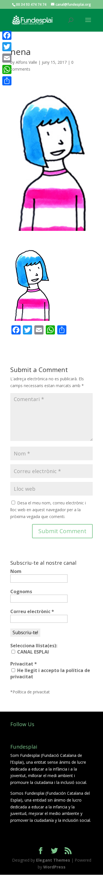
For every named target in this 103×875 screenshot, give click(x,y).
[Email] (7, 58)
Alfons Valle (26, 62)
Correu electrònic (32, 611)
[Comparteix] (7, 81)
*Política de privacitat (30, 692)
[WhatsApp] (7, 69)
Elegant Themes (53, 860)
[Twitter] (7, 46)
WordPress (54, 867)
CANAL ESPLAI (32, 652)
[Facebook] (7, 35)
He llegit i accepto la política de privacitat (50, 673)
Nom (15, 571)
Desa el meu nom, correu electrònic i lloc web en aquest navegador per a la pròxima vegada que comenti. (48, 509)
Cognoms (21, 591)
